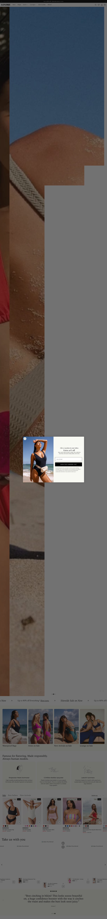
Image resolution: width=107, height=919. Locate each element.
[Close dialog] (25, 438)
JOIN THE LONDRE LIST (68, 464)
